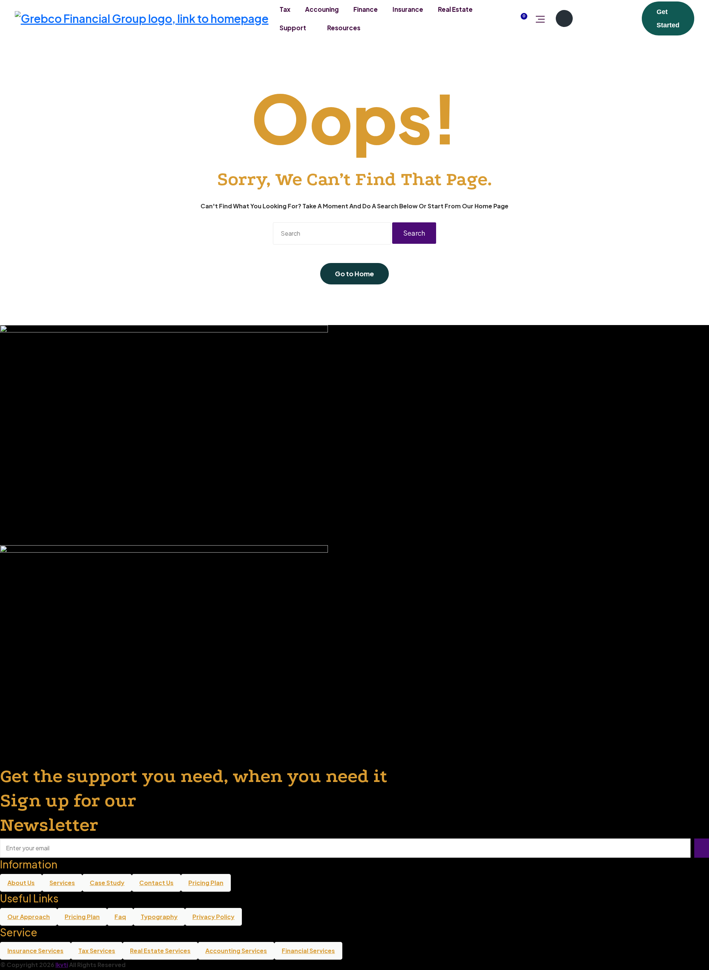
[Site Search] (501, 19)
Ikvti (61, 965)
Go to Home (354, 273)
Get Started (668, 18)
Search (414, 233)
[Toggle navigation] (540, 18)
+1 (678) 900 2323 (606, 18)
